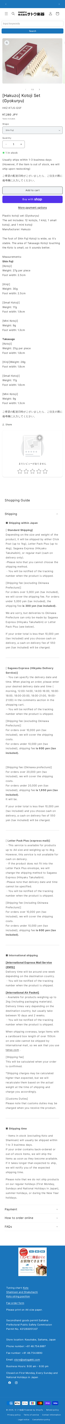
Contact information (51, 1415)
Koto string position (18, 1296)
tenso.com (12, 1049)
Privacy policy (14, 1415)
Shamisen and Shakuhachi (22, 1292)
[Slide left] (25, 89)
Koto (25, 1287)
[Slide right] (39, 89)
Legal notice (23, 1419)
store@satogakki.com (27, 1359)
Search (32, 31)
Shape (5, 124)
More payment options (32, 207)
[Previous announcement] (5, 4)
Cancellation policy (41, 1419)
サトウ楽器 (19, 1410)
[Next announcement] (59, 4)
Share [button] (9, 424)
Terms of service (31, 1415)
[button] (6, 13)
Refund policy (52, 1410)
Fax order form (15, 1303)
